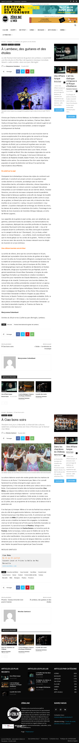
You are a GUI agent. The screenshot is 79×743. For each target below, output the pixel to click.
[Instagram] (73, 1)
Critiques (9, 42)
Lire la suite (59, 110)
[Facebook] (71, 1)
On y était (10, 44)
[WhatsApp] (32, 71)
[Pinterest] (27, 71)
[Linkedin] (65, 709)
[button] (75, 25)
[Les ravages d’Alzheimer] (31, 688)
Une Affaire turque (6, 394)
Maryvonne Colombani (13, 66)
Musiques (17, 44)
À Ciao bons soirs (7, 346)
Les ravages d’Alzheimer (43, 687)
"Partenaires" (29, 732)
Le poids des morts (41, 394)
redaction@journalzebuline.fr (63, 717)
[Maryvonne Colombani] (2, 66)
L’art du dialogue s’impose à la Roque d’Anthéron (71, 81)
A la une (9, 324)
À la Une (4, 391)
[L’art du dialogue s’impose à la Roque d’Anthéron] (26, 386)
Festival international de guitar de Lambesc (26, 324)
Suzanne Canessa (24, 398)
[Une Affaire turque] (9, 386)
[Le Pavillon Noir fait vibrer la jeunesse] (31, 674)
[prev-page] (2, 403)
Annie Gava (5, 396)
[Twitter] (76, 1)
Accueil (3, 42)
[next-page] (6, 403)
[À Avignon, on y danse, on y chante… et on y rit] (31, 681)
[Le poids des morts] (43, 386)
